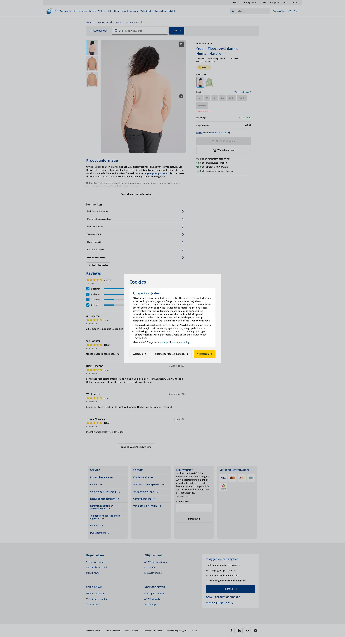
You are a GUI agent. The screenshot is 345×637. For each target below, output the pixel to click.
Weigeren (138, 354)
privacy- (164, 342)
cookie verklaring (180, 342)
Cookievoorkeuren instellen (170, 354)
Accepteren (203, 354)
